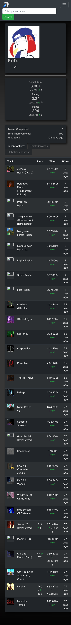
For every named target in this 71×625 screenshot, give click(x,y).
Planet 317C (24, 538)
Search (8, 17)
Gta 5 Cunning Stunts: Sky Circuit (25, 575)
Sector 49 (22, 333)
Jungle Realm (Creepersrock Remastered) (25, 220)
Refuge (21, 392)
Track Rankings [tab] (39, 145)
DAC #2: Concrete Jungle (22, 469)
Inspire (21, 586)
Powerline (22, 363)
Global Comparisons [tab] (19, 152)
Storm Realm (24, 275)
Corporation (24, 348)
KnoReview (23, 450)
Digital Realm (24, 260)
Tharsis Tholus (25, 377)
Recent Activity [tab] (16, 145)
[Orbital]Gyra (24, 319)
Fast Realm (23, 289)
